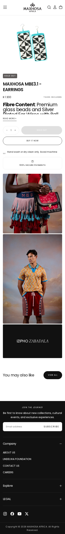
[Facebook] (12, 514)
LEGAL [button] (7, 499)
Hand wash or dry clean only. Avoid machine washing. (32, 153)
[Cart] (60, 7)
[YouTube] (19, 514)
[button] (5, 7)
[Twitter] (27, 514)
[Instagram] (5, 514)
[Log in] (55, 7)
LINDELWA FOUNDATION (17, 459)
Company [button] (9, 444)
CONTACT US (11, 466)
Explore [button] (8, 486)
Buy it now (33, 140)
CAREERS (8, 472)
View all (53, 375)
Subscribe (51, 426)
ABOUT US (9, 452)
